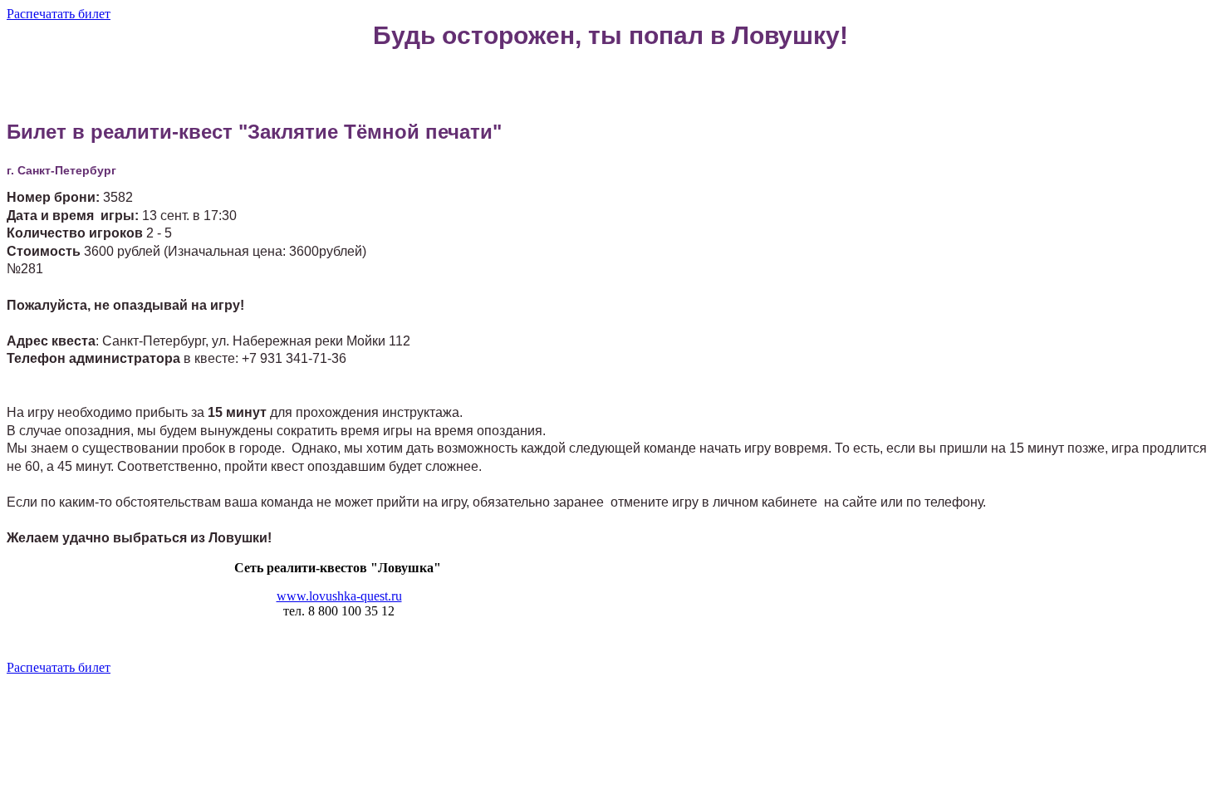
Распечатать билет (58, 14)
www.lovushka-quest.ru (339, 596)
